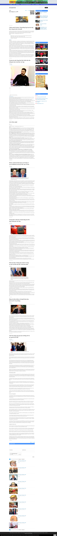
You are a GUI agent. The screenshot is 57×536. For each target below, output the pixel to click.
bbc (37, 95)
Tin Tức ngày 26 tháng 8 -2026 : (22, 488)
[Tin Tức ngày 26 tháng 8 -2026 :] (13, 491)
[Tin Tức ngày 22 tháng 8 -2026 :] (13, 518)
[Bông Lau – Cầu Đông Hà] (37, 13)
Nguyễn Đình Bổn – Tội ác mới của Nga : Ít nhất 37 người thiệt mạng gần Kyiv (43, 28)
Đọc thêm (19, 462)
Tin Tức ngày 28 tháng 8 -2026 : (22, 474)
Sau (28, 10)
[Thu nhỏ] (9, 10)
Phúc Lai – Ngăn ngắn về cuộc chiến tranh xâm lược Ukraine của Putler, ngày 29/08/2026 (44, 17)
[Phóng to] (10, 10)
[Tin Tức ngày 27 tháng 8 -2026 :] (13, 484)
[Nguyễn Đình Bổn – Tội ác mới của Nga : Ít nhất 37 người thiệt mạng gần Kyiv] (37, 28)
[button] (18, 4)
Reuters (11, 64)
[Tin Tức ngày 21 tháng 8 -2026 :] (13, 525)
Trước (26, 10)
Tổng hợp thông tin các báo (40, 103)
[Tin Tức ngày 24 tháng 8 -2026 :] (13, 505)
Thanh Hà (10, 39)
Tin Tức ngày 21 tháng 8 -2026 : (22, 522)
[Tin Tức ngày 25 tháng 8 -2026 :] (13, 498)
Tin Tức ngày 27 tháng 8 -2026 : (22, 481)
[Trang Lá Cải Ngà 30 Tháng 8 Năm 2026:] (37, 21)
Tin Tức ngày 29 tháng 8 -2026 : (22, 467)
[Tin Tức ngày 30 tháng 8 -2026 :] (13, 463)
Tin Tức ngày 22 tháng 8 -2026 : (22, 515)
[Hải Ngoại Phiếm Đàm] (28, 2)
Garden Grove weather (41, 41)
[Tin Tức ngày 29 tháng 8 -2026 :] (13, 470)
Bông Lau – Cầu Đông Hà (43, 12)
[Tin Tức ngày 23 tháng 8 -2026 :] (13, 511)
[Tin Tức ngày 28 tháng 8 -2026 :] (13, 477)
